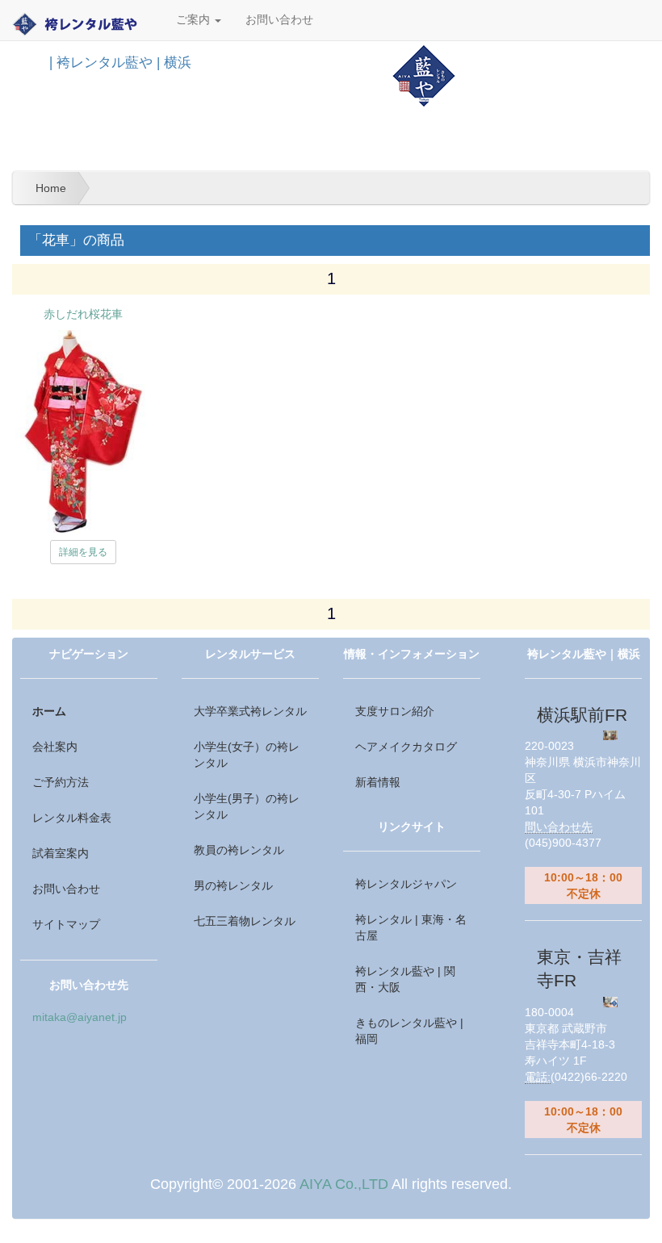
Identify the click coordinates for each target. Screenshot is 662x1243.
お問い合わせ (279, 20)
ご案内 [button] (194, 20)
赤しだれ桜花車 (83, 314)
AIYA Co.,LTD (344, 1184)
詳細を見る (83, 552)
